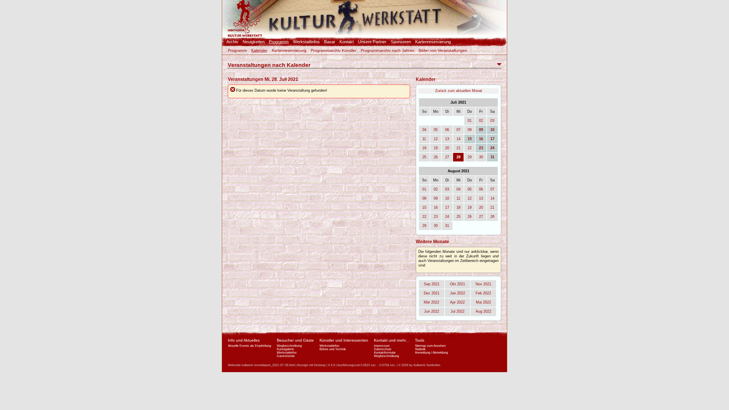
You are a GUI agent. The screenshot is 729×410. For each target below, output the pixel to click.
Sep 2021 (431, 284)
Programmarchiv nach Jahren (387, 50)
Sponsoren (401, 42)
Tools (419, 340)
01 (470, 120)
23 (436, 216)
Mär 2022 (431, 302)
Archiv (232, 42)
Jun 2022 (431, 311)
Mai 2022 (483, 302)
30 (481, 157)
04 (424, 130)
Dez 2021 (431, 293)
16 (436, 207)
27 (447, 157)
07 (458, 130)
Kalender (259, 50)
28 (492, 216)
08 (470, 130)
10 (447, 198)
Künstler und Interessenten (344, 340)
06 (447, 130)
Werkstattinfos (306, 42)
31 (447, 226)
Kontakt (346, 42)
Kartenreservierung (433, 42)
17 (447, 207)
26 (436, 157)
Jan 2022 (457, 293)
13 (447, 139)
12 (436, 139)
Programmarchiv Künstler (334, 50)
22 (470, 148)
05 (436, 130)
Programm (279, 42)
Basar (329, 42)
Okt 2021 (457, 284)
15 (424, 207)
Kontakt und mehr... (391, 340)
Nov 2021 (483, 284)
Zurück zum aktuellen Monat (458, 91)
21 (458, 148)
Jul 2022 (457, 311)
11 (424, 139)
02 (481, 120)
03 (492, 120)
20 (447, 148)
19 (436, 148)
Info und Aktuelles (244, 340)
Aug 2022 (483, 311)
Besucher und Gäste (295, 340)
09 (436, 198)
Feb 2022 (483, 293)
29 (470, 157)
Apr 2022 (457, 302)
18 (424, 148)
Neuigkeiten (254, 42)
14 (458, 139)
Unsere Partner (372, 42)
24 (447, 216)
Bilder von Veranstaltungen (443, 50)
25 (424, 157)
